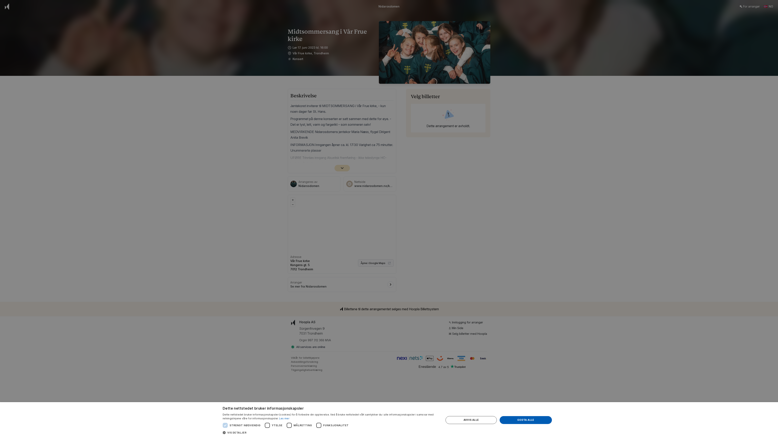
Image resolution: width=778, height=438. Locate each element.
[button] (330, 432)
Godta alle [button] (525, 419)
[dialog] (389, 420)
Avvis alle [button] (471, 419)
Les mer (284, 418)
